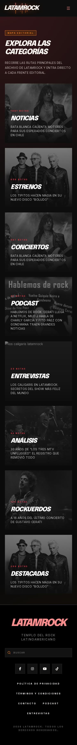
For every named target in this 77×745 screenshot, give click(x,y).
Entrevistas (38, 713)
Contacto (27, 703)
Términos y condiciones (38, 693)
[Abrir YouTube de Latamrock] (45, 669)
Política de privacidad (38, 683)
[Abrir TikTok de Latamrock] (57, 669)
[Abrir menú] (68, 8)
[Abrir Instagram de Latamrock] (32, 669)
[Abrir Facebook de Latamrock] (20, 669)
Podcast (51, 703)
